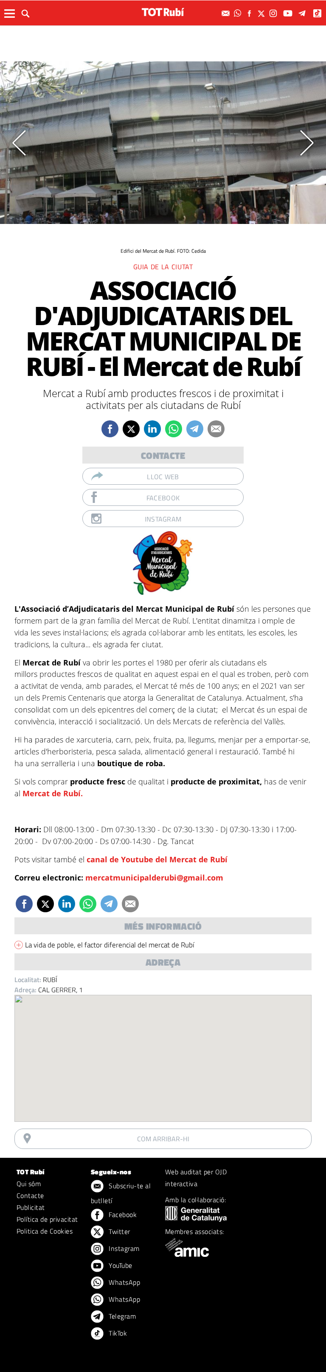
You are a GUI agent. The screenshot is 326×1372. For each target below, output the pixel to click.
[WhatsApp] (238, 13)
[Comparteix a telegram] (194, 428)
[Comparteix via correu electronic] (216, 428)
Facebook (163, 498)
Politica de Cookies (45, 1231)
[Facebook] (250, 13)
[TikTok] (318, 13)
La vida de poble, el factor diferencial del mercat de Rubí (109, 944)
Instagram (163, 519)
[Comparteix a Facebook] (109, 428)
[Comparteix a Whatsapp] (173, 428)
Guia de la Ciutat (163, 267)
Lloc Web (163, 477)
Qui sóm (29, 1184)
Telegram (121, 1316)
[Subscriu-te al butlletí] (227, 13)
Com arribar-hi (163, 1139)
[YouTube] (289, 13)
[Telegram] (303, 13)
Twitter (118, 1231)
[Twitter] (262, 13)
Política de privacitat (47, 1219)
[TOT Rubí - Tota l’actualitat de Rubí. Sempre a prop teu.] (163, 12)
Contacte (30, 1195)
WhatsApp (123, 1282)
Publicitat (31, 1207)
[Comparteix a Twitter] (131, 428)
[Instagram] (274, 13)
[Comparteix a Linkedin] (152, 428)
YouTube (119, 1265)
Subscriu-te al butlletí (121, 1193)
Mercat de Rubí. (52, 793)
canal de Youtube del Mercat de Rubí (157, 859)
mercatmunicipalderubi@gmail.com (154, 877)
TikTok (117, 1333)
